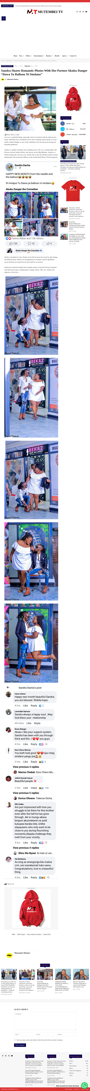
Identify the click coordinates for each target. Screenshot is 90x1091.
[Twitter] (83, 11)
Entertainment (9, 60)
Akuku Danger (21, 934)
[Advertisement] (45, 37)
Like (84, 123)
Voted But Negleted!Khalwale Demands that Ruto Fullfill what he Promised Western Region (77, 225)
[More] (86, 79)
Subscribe (82, 134)
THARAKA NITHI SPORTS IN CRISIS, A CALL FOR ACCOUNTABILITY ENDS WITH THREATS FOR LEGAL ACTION (77, 238)
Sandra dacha (46, 934)
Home (2, 60)
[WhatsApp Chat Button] (84, 1085)
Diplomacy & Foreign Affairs (68, 161)
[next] (87, 5)
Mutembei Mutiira (13, 79)
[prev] (84, 5)
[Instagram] (80, 11)
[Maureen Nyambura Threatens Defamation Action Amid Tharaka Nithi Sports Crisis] (81, 974)
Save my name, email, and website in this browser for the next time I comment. (40, 1040)
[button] (4, 18)
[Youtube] (86, 11)
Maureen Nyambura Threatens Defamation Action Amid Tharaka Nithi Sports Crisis (36, 6)
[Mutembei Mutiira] (3, 79)
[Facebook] (77, 11)
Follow (83, 129)
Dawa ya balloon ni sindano (34, 934)
